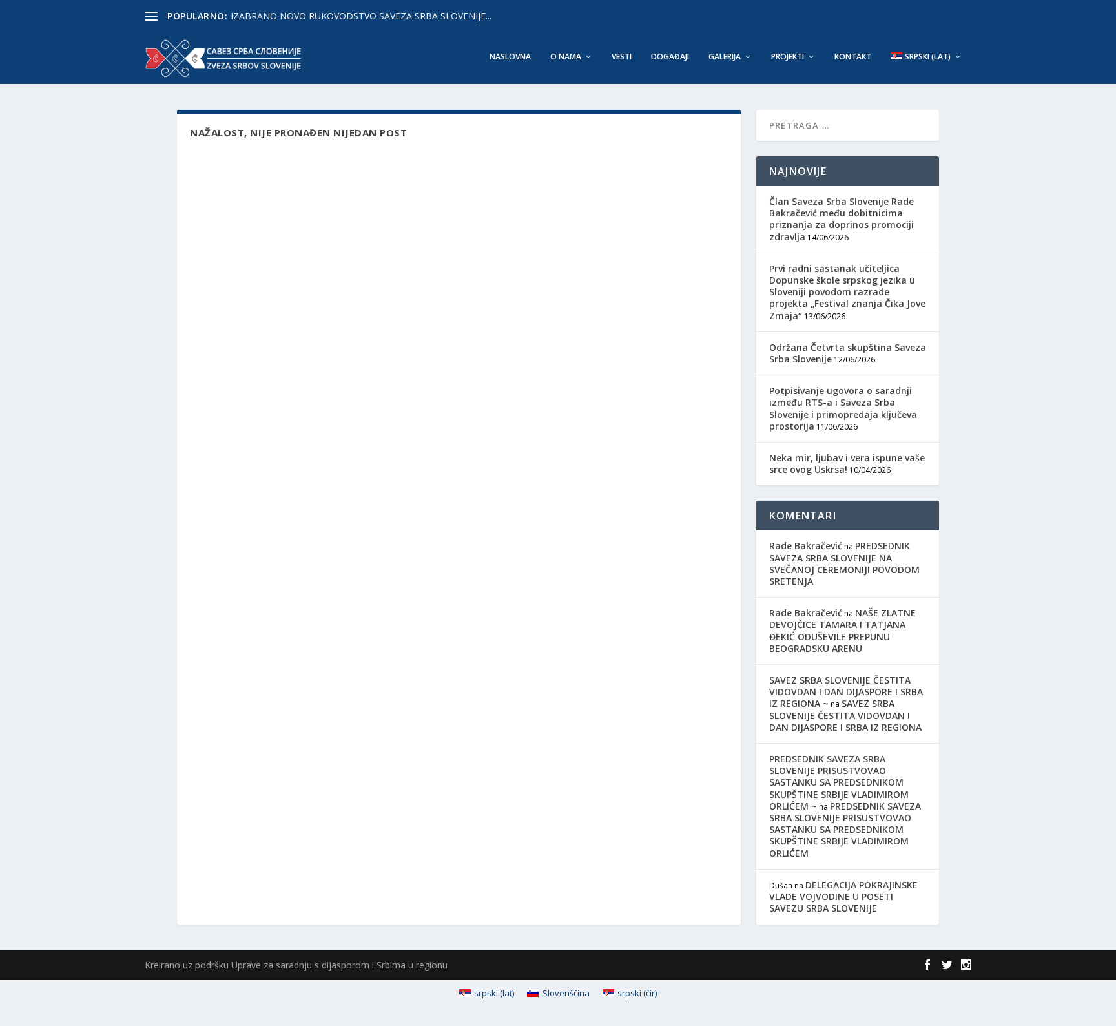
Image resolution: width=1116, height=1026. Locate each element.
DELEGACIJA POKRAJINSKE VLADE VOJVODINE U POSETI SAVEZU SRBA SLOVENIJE (843, 896)
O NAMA (565, 57)
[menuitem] (926, 68)
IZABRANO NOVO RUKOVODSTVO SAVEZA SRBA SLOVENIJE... (361, 16)
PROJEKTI (787, 57)
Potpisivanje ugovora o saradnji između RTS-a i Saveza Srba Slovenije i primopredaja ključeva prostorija (843, 408)
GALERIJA (724, 57)
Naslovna (510, 57)
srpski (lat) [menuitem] (494, 993)
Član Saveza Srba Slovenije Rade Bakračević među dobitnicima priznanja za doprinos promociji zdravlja (841, 219)
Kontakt (852, 57)
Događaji (670, 57)
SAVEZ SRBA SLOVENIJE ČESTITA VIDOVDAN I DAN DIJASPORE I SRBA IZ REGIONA (845, 715)
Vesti (622, 57)
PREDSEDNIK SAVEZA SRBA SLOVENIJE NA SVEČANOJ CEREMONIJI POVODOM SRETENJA (844, 563)
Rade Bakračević (805, 545)
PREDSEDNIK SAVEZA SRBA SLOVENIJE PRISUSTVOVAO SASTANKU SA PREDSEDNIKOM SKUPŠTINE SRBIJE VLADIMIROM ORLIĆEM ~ (839, 782)
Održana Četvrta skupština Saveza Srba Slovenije (847, 353)
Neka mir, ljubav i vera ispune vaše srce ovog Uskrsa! (847, 464)
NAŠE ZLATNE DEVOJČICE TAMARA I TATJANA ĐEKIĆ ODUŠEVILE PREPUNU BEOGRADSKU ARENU (842, 630)
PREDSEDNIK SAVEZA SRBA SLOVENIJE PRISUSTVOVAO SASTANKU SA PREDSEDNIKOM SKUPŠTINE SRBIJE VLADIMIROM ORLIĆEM (845, 829)
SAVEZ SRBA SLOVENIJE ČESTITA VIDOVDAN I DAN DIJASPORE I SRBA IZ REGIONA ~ (846, 691)
